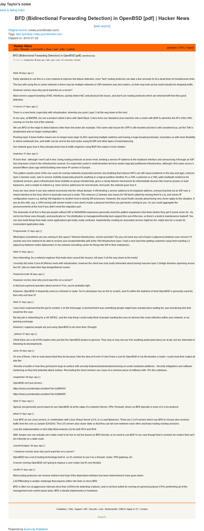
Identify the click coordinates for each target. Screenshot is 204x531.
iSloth (15, 73)
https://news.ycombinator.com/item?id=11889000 (33, 388)
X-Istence (18, 106)
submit (71, 49)
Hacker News (23, 46)
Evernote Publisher (36, 529)
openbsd (27, 34)
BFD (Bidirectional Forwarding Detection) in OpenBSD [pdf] (47, 55)
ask (56, 49)
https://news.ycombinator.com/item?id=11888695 (33, 394)
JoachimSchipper (21, 445)
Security (93, 509)
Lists (101, 509)
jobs (62, 49)
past (53, 60)
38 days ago (39, 60)
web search (102, 26)
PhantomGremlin (21, 274)
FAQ (71, 509)
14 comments (67, 60)
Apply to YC (132, 509)
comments (37, 49)
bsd (18, 34)
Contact (144, 509)
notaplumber (29, 60)
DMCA (122, 509)
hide (48, 60)
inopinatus (18, 153)
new (16, 49)
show (49, 49)
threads (25, 49)
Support (78, 509)
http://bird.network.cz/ (59, 429)
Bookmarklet (111, 509)
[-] (32, 73)
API (85, 509)
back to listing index (12, 10)
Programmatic (20, 231)
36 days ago (25, 350)
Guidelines (62, 509)
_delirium (17, 334)
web (58, 60)
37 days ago (29, 106)
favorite (77, 60)
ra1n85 (16, 469)
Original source (17, 30)
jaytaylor (172, 47)
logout (190, 47)
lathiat (16, 414)
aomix (16, 350)
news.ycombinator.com (47, 34)
